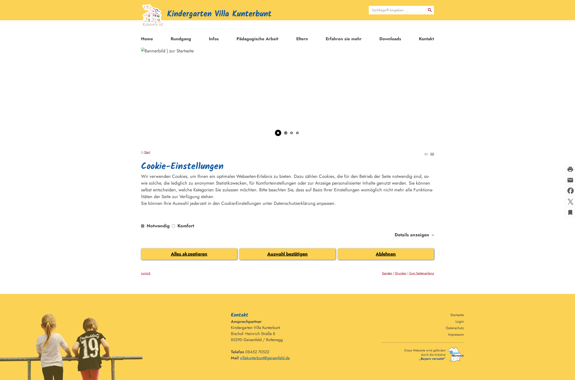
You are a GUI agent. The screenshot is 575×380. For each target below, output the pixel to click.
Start (147, 152)
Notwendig (158, 226)
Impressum (456, 334)
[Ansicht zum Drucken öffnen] (432, 154)
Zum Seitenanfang (421, 273)
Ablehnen (386, 254)
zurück (145, 273)
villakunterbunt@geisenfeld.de (265, 358)
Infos (214, 39)
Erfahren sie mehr (344, 39)
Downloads (390, 39)
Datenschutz (455, 328)
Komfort (185, 226)
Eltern (302, 39)
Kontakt (426, 39)
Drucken (401, 273)
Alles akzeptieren (189, 254)
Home (147, 39)
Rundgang (181, 39)
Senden (387, 273)
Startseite (457, 314)
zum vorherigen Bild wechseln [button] (150, 91)
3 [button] (297, 133)
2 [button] (291, 133)
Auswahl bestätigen (287, 254)
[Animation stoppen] (278, 133)
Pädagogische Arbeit (257, 39)
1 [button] (285, 133)
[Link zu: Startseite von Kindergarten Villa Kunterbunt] (206, 17)
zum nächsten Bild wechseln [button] (425, 91)
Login (460, 321)
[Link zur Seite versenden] (426, 154)
